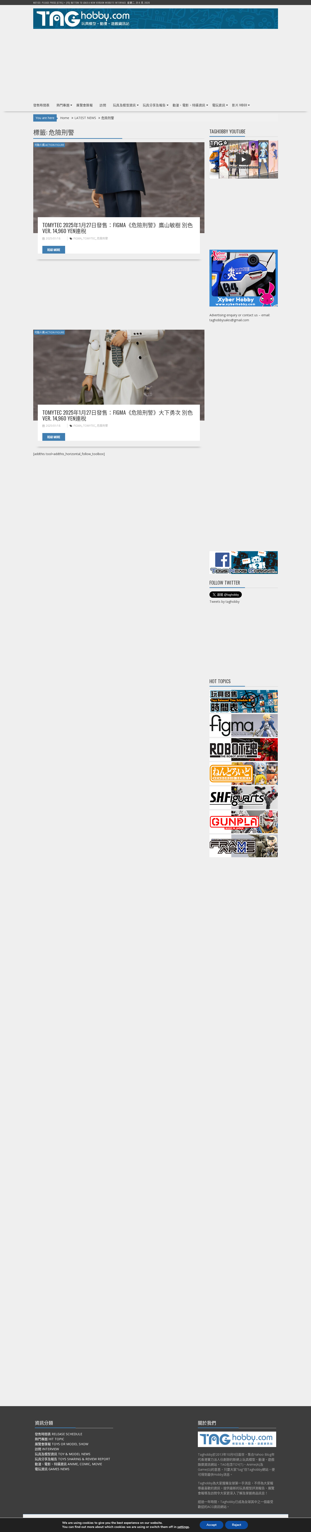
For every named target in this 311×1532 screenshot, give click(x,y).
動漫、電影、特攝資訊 (189, 104)
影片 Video (239, 104)
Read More (53, 249)
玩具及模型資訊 (124, 104)
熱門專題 (63, 104)
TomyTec (89, 238)
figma (78, 238)
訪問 (102, 104)
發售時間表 (41, 104)
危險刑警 (102, 238)
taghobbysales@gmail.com (229, 320)
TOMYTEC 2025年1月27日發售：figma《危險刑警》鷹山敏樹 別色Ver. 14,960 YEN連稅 (117, 228)
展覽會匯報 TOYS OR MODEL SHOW (61, 1444)
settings (183, 1527)
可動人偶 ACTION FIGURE (49, 145)
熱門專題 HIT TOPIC (49, 1439)
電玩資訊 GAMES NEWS (52, 1469)
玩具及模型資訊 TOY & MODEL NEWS (62, 1454)
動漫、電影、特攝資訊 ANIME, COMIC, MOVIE (68, 1464)
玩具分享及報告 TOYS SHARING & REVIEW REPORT (72, 1459)
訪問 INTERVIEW (47, 1449)
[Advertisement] (155, 64)
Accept (211, 1525)
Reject (236, 1525)
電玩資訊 (218, 104)
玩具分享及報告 (154, 104)
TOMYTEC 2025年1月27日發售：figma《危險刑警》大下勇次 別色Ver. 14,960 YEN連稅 (117, 415)
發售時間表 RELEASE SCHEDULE (58, 1434)
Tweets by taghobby (224, 601)
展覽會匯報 (84, 104)
